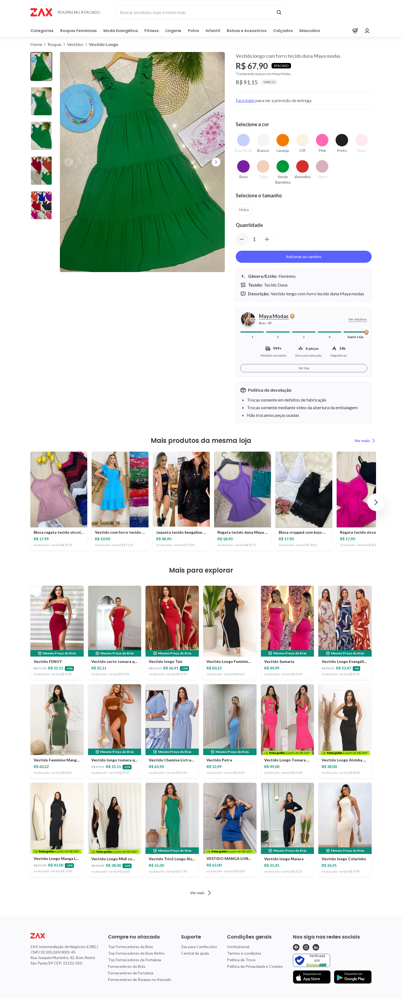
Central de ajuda (195, 953)
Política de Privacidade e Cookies (255, 966)
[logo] (64, 936)
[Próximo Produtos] (376, 502)
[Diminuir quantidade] (242, 239)
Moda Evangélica (120, 30)
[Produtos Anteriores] (26, 502)
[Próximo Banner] (216, 162)
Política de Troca (241, 959)
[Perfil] (367, 30)
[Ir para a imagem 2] (41, 101)
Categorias (42, 30)
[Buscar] (279, 12)
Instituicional (238, 946)
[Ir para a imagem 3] (41, 136)
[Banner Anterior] (68, 162)
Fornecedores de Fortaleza (130, 973)
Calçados (283, 30)
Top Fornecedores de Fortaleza (134, 959)
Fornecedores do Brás (126, 966)
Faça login (245, 100)
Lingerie (173, 30)
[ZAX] (41, 12)
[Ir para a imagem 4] (41, 170)
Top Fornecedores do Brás (130, 946)
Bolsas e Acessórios (247, 30)
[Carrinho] (355, 30)
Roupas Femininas (78, 30)
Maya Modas (274, 316)
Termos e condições (244, 953)
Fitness (151, 30)
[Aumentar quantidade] (267, 239)
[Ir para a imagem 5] (41, 205)
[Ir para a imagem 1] (41, 66)
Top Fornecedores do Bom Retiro (136, 953)
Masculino (309, 30)
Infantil (213, 30)
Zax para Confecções (199, 946)
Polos (193, 30)
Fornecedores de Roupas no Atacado (139, 979)
